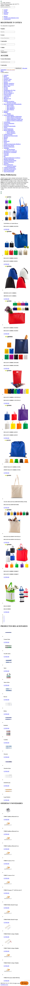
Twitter (5, 11)
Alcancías (6, 111)
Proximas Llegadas (11, 102)
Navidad (6, 89)
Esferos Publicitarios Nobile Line (15, 119)
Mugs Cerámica (10, 106)
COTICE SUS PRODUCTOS (11, 18)
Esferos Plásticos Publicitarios (14, 117)
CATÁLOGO (7, 19)
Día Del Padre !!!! (8, 91)
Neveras (6, 87)
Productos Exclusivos (9, 101)
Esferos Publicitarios (9, 115)
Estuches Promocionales (9, 126)
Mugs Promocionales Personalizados (12, 104)
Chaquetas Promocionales (10, 160)
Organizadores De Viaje (9, 90)
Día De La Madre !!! (9, 93)
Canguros (6, 75)
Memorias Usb (7, 98)
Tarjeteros (6, 163)
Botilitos (6, 112)
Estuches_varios (8, 79)
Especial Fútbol (7, 94)
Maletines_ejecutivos (9, 84)
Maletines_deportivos (9, 83)
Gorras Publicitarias (8, 128)
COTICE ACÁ (4, 984)
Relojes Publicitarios (9, 130)
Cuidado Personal (8, 134)
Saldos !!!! (6, 97)
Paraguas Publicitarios (9, 146)
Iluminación (6, 141)
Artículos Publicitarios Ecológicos (12, 157)
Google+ (6, 9)
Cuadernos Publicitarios (9, 167)
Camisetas (6, 124)
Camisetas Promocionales (10, 168)
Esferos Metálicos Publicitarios (14, 116)
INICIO (6, 16)
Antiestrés (6, 155)
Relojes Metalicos (11, 133)
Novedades (6, 78)
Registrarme (4, 52)
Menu (2, 71)
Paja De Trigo (7, 80)
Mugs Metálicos (11, 108)
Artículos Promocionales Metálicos (12, 144)
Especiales (6, 153)
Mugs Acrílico (10, 105)
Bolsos (5, 76)
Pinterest (6, 14)
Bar (4, 156)
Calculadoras (7, 122)
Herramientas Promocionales (11, 135)
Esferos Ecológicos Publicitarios (14, 120)
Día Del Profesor (11, 149)
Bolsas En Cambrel (11, 166)
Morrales (6, 137)
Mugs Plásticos (10, 109)
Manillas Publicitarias (9, 159)
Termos (5, 127)
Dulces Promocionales (9, 170)
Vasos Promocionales (9, 171)
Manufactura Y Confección (10, 151)
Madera (5, 138)
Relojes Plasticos (11, 131)
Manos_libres (7, 86)
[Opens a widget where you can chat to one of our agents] (24, 983)
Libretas (6, 100)
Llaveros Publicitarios (9, 123)
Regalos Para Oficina (9, 145)
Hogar (5, 140)
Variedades (6, 148)
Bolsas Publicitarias (8, 164)
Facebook (6, 12)
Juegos (5, 142)
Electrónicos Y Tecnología (10, 152)
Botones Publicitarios (9, 162)
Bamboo (6, 82)
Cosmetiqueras (7, 95)
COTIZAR (6, 229)
